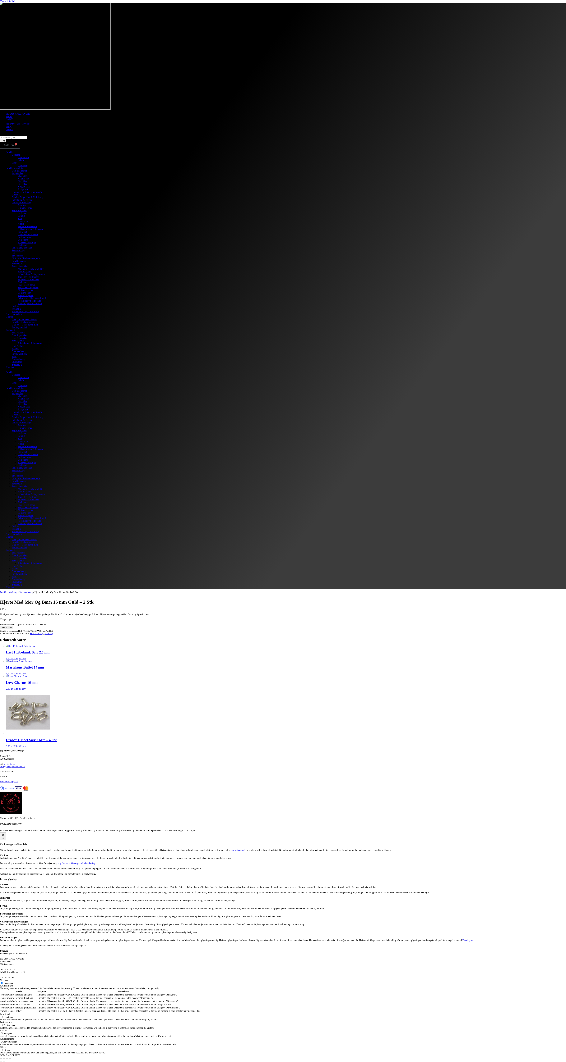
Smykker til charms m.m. (23, 322)
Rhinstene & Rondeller (28, 279)
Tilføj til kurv (6, 628)
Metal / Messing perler (28, 287)
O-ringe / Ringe (25, 208)
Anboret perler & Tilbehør (30, 303)
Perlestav (22, 205)
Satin (20, 218)
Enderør (15, 306)
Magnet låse (23, 176)
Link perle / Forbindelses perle (26, 258)
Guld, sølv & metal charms (24, 319)
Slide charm (17, 255)
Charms (9, 316)
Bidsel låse (23, 184)
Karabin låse (23, 178)
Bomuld (21, 216)
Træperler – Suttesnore (28, 277)
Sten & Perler (18, 340)
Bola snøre (23, 239)
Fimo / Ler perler (25, 295)
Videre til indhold (8, 1)
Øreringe (16, 155)
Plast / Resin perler (26, 285)
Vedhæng (16, 308)
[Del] (7, 1058)
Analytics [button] (4, 1030)
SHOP (9, 116)
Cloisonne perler (25, 290)
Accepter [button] (191, 830)
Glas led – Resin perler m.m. (25, 324)
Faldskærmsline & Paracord (30, 229)
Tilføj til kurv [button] (20, 658)
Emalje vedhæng (19, 354)
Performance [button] (6, 1022)
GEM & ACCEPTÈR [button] (10, 1055)
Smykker (10, 152)
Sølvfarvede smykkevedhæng (25, 311)
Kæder (21, 224)
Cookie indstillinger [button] (174, 830)
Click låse (22, 181)
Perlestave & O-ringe (21, 202)
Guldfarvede (23, 157)
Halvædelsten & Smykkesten (31, 274)
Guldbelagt (23, 165)
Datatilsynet (467, 940)
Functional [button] (5, 1014)
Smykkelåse (17, 173)
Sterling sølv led (19, 327)
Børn (14, 356)
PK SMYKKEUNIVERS (18, 114)
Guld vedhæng (19, 351)
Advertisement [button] (7, 1039)
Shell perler (23, 282)
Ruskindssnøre (24, 237)
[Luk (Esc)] (10, 1058)
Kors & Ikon (18, 346)
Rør (13, 253)
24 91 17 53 (9, 764)
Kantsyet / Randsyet (27, 242)
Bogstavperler (24, 293)
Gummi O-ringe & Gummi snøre (27, 192)
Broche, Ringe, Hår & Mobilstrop (27, 197)
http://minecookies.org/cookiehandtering (76, 863)
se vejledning (238, 850)
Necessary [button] (5, 980)
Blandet (15, 348)
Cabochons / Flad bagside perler (33, 298)
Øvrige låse (23, 189)
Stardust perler (24, 271)
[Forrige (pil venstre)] (1, 1061)
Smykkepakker (19, 261)
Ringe (14, 162)
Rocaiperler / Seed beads (29, 301)
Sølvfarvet (22, 160)
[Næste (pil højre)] (4, 1061)
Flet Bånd (22, 232)
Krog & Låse (24, 186)
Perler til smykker (20, 266)
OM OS (9, 119)
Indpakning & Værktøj (22, 200)
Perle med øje (18, 250)
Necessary (8, 983)
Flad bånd (22, 245)
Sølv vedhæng (18, 332)
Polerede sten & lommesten (30, 343)
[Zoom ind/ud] (1, 1058)
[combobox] (13, 137)
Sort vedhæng (18, 359)
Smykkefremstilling (15, 168)
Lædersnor (23, 213)
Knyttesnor (23, 221)
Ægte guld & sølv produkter (31, 269)
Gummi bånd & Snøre (28, 234)
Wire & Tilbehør (19, 170)
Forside (3, 592)
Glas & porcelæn (14, 314)
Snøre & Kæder (19, 210)
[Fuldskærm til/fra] (4, 1058)
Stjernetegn (17, 263)
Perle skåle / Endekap (22, 247)
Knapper (10, 367)
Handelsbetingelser (9, 781)
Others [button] (3, 1047)
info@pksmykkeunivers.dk (12, 766)
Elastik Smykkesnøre (27, 226)
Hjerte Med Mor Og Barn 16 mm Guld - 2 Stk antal (24, 624)
